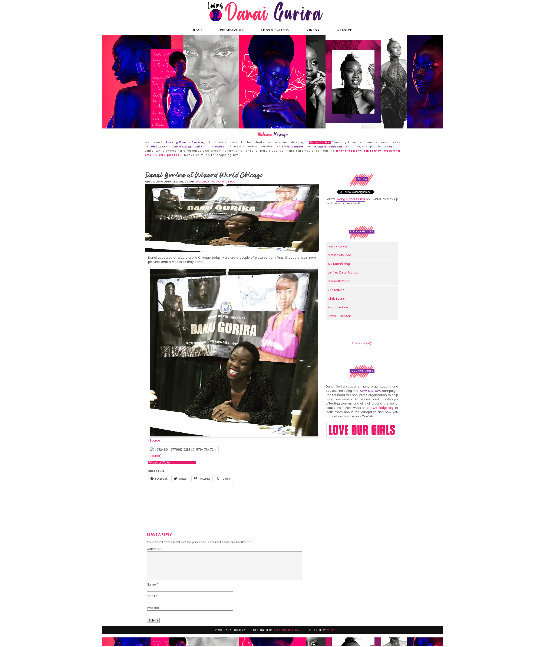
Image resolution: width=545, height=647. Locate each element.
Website (344, 30)
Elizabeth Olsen (339, 281)
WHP (330, 630)
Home (198, 30)
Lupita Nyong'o (339, 246)
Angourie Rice (338, 307)
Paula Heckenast (183, 462)
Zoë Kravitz (336, 290)
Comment (156, 549)
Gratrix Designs (288, 630)
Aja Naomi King (339, 264)
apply (368, 343)
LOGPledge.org (382, 408)
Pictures (201, 181)
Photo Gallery (275, 30)
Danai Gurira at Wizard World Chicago (204, 175)
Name (152, 585)
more (356, 343)
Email (152, 596)
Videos (313, 30)
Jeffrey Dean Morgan (343, 272)
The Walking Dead (222, 181)
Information (232, 30)
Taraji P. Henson (339, 316)
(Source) (155, 440)
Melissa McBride (339, 255)
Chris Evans (336, 298)
